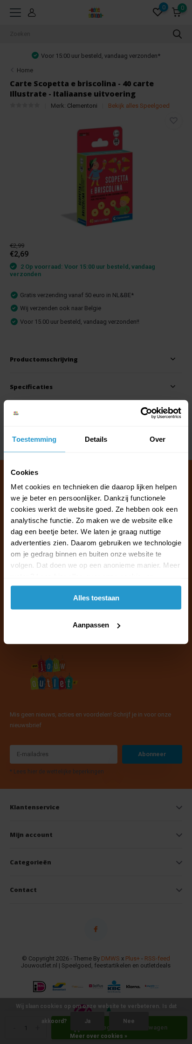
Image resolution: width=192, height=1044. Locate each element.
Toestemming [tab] (34, 439)
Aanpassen (91, 625)
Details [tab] (96, 439)
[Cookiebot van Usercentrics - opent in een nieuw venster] (140, 413)
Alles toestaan (96, 597)
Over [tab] (157, 439)
